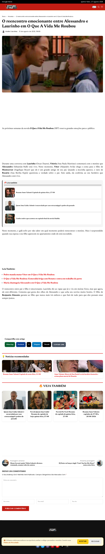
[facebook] (38, 546)
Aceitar (83, 541)
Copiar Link (59, 345)
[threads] (67, 546)
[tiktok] (62, 546)
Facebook (21, 344)
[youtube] (57, 546)
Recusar (95, 541)
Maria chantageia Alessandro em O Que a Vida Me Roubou (31, 283)
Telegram (37, 344)
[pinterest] (52, 546)
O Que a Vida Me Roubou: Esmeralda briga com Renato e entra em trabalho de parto (43, 279)
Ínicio (4, 16)
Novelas (11, 16)
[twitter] (43, 546)
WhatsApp (9, 344)
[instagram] (48, 546)
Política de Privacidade (11, 542)
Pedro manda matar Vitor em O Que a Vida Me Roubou (29, 275)
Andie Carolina (11, 31)
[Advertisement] (52, 111)
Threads (46, 344)
